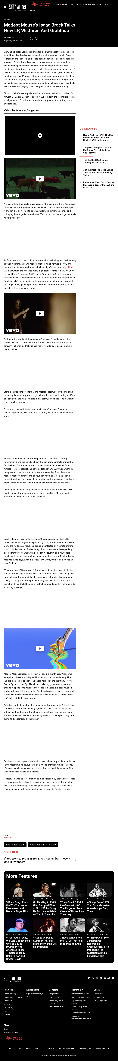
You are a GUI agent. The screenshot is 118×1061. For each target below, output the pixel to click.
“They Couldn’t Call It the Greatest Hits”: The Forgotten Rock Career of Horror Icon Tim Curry (72, 908)
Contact (39, 1048)
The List (9, 899)
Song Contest (54, 994)
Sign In (51, 1048)
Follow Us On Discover (14, 845)
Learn (105, 5)
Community (90, 5)
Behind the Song (10, 994)
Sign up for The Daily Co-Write (35, 995)
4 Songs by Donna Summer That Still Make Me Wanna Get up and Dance (44, 942)
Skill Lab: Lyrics (99, 997)
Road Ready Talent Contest (56, 1002)
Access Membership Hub (80, 1013)
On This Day (38, 899)
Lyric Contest (54, 997)
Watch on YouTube (11, 1032)
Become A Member (66, 1048)
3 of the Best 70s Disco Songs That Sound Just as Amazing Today (98, 172)
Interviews (8, 1001)
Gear (6, 1011)
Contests (79, 5)
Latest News (68, 5)
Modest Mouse (9, 838)
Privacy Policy (102, 1048)
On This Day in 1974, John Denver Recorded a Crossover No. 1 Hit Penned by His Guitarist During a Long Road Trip (98, 946)
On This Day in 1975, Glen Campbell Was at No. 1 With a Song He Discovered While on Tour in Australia (44, 908)
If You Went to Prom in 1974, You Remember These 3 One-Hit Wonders (37, 860)
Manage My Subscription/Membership (81, 1017)
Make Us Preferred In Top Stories (42, 845)
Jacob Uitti (10, 38)
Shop (99, 5)
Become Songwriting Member (79, 1008)
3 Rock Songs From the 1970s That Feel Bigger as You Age (71, 940)
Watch (33, 11)
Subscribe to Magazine (80, 994)
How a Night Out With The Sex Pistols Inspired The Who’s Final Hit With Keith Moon (98, 138)
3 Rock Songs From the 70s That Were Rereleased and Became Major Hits (17, 907)
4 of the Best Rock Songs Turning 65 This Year (95, 161)
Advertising (24, 1048)
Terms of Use (85, 1048)
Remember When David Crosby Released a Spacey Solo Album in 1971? (98, 185)
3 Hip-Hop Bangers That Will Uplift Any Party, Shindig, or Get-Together (97, 150)
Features (57, 5)
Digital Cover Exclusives (13, 997)
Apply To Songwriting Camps (79, 1002)
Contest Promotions (56, 1007)
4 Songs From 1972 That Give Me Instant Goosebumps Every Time (98, 907)
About (11, 1048)
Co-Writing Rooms (101, 1001)
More (6, 1025)
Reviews (7, 1015)
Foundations (99, 994)
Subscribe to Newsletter (80, 997)
